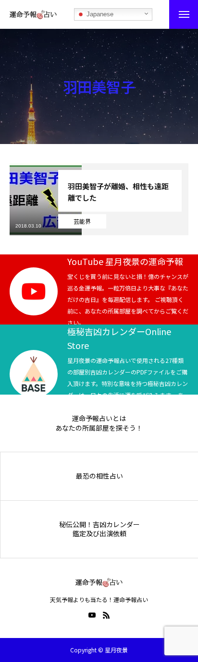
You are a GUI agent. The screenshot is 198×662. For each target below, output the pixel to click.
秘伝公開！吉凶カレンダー (99, 524)
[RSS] (106, 615)
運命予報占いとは (99, 418)
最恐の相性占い (99, 476)
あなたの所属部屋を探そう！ (99, 428)
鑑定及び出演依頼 (99, 533)
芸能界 (82, 221)
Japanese (99, 14)
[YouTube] (92, 615)
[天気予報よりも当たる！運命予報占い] (33, 14)
